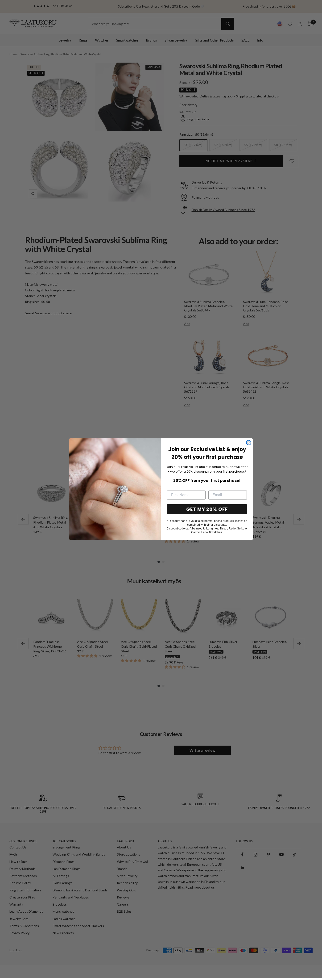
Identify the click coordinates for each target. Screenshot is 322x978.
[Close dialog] (248, 442)
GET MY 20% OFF (207, 509)
